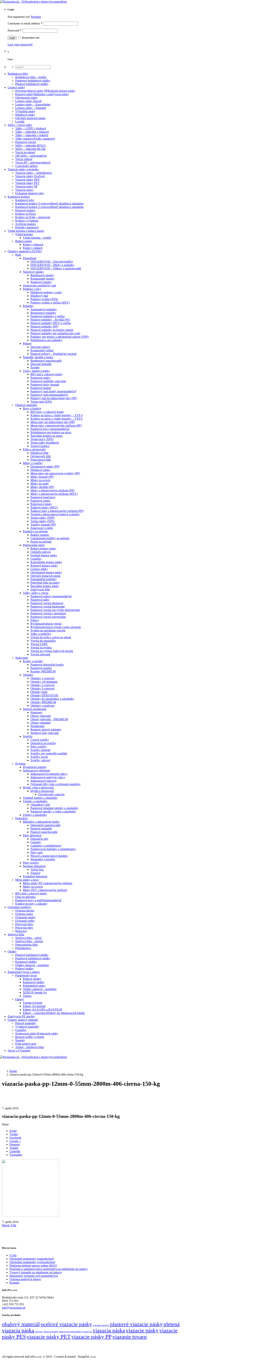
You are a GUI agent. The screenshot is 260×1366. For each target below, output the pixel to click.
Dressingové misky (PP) (45, 466)
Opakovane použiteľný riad (39, 285)
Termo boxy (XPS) (41, 439)
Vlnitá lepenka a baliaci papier (26, 230)
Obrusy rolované (40, 715)
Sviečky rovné (39, 756)
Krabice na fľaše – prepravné (32, 217)
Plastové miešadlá (41, 828)
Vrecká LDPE (39, 644)
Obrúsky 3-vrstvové (42, 688)
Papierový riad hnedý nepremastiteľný (53, 391)
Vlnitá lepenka (24, 234)
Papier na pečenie (41, 541)
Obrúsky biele (38, 692)
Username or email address (25, 23)
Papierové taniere (40, 388)
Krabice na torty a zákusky (31, 903)
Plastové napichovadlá (43, 832)
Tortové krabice (39, 446)
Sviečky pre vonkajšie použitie (48, 753)
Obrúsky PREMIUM (43, 702)
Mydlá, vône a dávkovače (38, 787)
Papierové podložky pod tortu (48, 381)
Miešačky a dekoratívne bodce (41, 821)
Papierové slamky (41, 282)
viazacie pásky (142, 1330)
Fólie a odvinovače (34, 449)
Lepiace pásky (16, 87)
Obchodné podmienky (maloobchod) (32, 1258)
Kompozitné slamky (42, 278)
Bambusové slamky (42, 275)
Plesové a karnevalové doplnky (49, 855)
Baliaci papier (23, 241)
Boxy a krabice (32, 408)
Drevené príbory (40, 347)
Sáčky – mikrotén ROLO (30, 145)
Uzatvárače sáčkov (26, 166)
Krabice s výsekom (26, 220)
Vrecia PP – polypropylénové (32, 162)
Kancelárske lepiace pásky (46, 562)
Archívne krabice (25, 224)
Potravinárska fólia (26, 944)
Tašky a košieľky (40, 633)
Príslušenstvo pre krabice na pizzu (50, 432)
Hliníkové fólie (39, 452)
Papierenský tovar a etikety (24, 972)
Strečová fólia (16, 934)
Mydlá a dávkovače (42, 791)
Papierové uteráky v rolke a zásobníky (53, 811)
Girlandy (35, 842)
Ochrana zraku (24, 914)
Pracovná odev (24, 927)
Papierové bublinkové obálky (32, 80)
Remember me (30, 37)
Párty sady (36, 852)
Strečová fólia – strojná (29, 941)
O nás (13, 1255)
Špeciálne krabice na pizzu (46, 435)
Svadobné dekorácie (35, 876)
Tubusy (27, 996)
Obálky (12, 951)
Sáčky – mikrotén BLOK (30, 148)
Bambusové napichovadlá (45, 360)
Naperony (36, 712)
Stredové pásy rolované (44, 733)
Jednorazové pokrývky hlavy (47, 777)
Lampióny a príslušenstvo (45, 845)
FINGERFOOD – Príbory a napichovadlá (55, 268)
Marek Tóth (9, 1225)
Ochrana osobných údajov (25, 1279)
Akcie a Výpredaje (19, 1050)
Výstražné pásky (25, 111)
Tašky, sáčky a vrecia (35, 592)
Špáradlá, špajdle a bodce (38, 357)
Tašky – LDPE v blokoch (30, 128)
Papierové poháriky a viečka (47, 316)
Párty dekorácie (32, 835)
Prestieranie (37, 726)
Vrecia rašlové (23, 159)
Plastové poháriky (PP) (44, 326)
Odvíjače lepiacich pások (30, 118)
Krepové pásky (42, 94)
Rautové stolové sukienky (45, 729)
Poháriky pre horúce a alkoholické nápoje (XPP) (59, 336)
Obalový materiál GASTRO (25, 251)
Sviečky (28, 736)
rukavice (39, 1332)
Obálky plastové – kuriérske (32, 965)
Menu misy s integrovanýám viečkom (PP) (56, 425)
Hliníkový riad (39, 295)
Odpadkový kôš (40, 804)
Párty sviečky (38, 746)
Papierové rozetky (41, 668)
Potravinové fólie (40, 459)
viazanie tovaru (129, 1337)
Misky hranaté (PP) (42, 476)
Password (15, 30)
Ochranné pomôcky (19, 907)
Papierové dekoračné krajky (47, 664)
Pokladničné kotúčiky (43, 579)
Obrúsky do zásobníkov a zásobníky (52, 698)
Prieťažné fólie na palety (45, 582)
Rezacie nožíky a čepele (29, 1036)
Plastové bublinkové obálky (32, 84)
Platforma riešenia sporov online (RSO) (33, 1265)
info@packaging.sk (13, 1307)
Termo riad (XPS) (41, 401)
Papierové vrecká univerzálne (48, 616)
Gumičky (36, 558)
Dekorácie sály (39, 838)
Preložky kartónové (27, 227)
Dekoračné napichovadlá (45, 825)
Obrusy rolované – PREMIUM (49, 719)
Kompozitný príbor (41, 350)
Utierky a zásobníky (35, 814)
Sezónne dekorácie (34, 866)
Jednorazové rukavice (43, 780)
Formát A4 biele (32, 1002)
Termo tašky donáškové (44, 442)
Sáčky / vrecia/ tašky (20, 125)
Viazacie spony (24, 189)
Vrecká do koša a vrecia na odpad (50, 637)
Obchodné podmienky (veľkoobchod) (32, 1262)
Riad (18, 254)
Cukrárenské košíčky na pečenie (49, 538)
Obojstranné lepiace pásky (46, 572)
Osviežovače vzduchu (51, 794)
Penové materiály (25, 1023)
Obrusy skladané (40, 722)
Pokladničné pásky (34, 985)
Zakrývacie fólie (40, 589)
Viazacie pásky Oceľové (30, 176)
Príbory (27, 343)
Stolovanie (21, 657)
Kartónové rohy (24, 200)
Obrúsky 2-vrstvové (42, 685)
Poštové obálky (24, 968)
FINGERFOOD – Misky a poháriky (52, 265)
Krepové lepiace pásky (44, 565)
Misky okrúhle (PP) (42, 487)
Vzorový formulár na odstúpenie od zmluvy (36, 1272)
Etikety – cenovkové (54, 1013)
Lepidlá (19, 121)
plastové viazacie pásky (136, 1324)
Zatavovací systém (41, 528)
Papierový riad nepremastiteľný (49, 394)
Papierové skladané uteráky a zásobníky (54, 808)
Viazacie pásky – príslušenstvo (33, 172)
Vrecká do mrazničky (43, 640)
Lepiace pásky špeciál (28, 101)
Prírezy (34, 620)
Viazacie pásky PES (27, 179)
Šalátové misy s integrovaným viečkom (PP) (57, 511)
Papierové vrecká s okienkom (48, 613)
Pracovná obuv (24, 924)
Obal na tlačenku (25, 896)
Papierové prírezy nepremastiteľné (51, 596)
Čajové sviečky (39, 739)
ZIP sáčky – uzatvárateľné (31, 155)
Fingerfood (29, 258)
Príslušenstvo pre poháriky (46, 340)
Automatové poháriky (43, 309)
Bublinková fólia (18, 73)
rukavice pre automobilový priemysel (75, 1332)
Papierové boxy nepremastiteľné (49, 429)
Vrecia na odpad (25, 152)
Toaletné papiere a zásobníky (40, 797)
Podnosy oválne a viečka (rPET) (49, 302)
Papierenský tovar (26, 975)
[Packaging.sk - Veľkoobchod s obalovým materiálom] (33, 1)
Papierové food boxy (43, 497)
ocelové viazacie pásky (66, 1324)
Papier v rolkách (32, 248)
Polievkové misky (41, 504)
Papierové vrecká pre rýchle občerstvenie (55, 610)
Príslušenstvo (23, 948)
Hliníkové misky (40, 470)
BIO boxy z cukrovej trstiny (47, 411)
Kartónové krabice (19, 196)
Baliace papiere (39, 534)
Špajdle (34, 367)
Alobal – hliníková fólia (29, 1047)
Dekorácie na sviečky (43, 743)
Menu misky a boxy (27, 879)
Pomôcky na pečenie (35, 531)
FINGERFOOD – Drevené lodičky (51, 261)
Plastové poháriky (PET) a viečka (50, 323)
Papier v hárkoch (33, 244)
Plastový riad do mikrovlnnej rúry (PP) (53, 398)
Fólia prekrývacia (25, 1043)
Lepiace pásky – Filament (30, 107)
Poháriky (28, 306)
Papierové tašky (39, 599)
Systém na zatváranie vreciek (47, 630)
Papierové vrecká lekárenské (47, 606)
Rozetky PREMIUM (43, 671)
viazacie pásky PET (49, 1337)
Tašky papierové (35, 138)
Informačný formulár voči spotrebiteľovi (34, 1275)
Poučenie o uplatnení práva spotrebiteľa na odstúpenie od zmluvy (49, 1269)
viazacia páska (109, 1330)
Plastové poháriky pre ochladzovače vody (55, 333)
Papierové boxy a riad (38, 900)
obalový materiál (21, 1324)
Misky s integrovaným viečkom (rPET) (53, 493)
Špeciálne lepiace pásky (44, 586)
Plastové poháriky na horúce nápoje (51, 329)
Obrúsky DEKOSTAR (44, 695)
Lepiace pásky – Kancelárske (32, 104)
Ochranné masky (25, 917)
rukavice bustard (50, 1332)
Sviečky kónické (40, 750)
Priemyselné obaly (34, 545)
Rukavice (21, 931)
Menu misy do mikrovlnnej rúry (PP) (52, 422)
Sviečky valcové (40, 760)
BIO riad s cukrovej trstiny (31, 893)
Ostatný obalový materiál (23, 1019)
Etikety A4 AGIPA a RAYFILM (42, 1009)
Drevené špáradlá (40, 364)
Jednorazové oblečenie (36, 770)
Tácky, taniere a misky (36, 370)
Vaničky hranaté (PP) (43, 524)
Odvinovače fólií (40, 456)
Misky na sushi (39, 483)
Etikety (19, 999)
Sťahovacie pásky (36, 1033)
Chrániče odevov (40, 551)
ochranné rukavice (101, 1325)
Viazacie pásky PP (26, 186)
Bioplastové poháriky (43, 312)
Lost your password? (20, 44)
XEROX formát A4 (35, 992)
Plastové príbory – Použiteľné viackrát (53, 353)
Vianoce (35, 873)
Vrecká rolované (40, 654)
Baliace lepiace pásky (43, 548)
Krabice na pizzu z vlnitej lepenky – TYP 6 (56, 418)
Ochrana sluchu (24, 910)
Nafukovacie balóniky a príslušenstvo (53, 849)
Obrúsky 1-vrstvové (42, 678)
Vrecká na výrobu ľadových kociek (51, 651)
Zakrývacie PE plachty (21, 1016)
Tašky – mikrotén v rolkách (31, 135)
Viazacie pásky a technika (23, 169)
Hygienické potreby (35, 767)
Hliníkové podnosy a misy (46, 292)
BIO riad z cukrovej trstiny (46, 374)
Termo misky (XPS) (42, 521)
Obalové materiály (26, 405)
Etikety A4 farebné (34, 1006)
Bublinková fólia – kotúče (30, 77)
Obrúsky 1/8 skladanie (43, 681)
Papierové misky (40, 377)
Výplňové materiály (27, 1026)
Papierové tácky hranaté (44, 384)
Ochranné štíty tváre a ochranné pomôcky (55, 784)
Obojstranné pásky (26, 97)
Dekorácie (21, 818)
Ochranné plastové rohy (29, 193)
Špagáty (20, 1040)
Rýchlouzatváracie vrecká (45, 623)
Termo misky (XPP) (42, 517)
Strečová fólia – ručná (28, 937)
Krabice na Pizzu (25, 213)
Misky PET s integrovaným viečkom (45, 890)
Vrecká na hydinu (41, 647)
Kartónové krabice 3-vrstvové (49, 203)
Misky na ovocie (40, 480)
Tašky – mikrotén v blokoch (32, 131)
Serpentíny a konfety (42, 859)
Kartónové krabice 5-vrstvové (49, 207)
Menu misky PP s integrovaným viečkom (47, 883)
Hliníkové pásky (25, 114)
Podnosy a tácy (32, 289)
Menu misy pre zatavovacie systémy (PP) (55, 473)
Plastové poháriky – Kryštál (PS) (50, 319)
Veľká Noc (37, 869)
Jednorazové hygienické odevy (49, 774)
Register (36, 16)
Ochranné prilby (25, 920)
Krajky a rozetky (33, 661)
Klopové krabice (25, 210)
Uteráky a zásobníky (35, 801)
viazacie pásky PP (91, 1337)
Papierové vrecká (25, 142)
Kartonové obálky (26, 961)
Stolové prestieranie (34, 709)
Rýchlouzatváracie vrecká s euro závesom (55, 627)
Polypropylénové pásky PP (45, 90)
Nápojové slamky (33, 271)
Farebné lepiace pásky (43, 555)
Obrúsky (28, 674)
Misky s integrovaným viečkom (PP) (52, 490)
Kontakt (14, 1282)
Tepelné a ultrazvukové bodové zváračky (55, 514)
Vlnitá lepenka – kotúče (37, 237)
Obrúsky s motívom (42, 705)
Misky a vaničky (33, 463)
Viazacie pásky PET (27, 183)
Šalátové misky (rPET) (44, 507)
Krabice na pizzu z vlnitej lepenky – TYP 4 (56, 415)
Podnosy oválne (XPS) (44, 299)
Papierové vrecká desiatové (46, 603)
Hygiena (20, 763)
